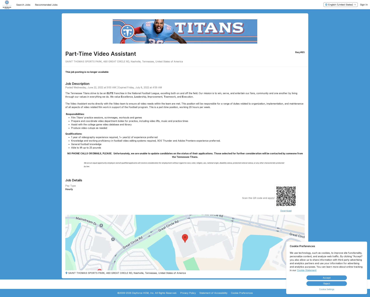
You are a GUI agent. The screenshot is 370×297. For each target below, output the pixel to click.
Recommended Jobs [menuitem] (46, 4)
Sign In (364, 4)
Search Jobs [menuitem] (23, 4)
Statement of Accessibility (213, 293)
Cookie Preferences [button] (242, 293)
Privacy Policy (188, 293)
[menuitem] (7, 4)
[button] (185, 242)
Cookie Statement (306, 270)
